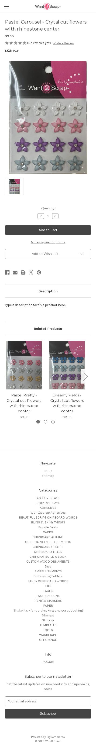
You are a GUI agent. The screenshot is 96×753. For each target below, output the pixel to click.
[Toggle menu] (6, 6)
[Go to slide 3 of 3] (53, 421)
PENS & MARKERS (48, 601)
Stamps (48, 615)
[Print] (23, 272)
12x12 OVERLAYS (48, 503)
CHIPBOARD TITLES (48, 552)
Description (48, 291)
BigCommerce (56, 737)
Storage (48, 620)
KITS (48, 586)
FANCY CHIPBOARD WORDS (48, 581)
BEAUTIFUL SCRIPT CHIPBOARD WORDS (48, 517)
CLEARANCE (48, 640)
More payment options (48, 242)
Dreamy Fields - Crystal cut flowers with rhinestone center (67, 403)
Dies (48, 566)
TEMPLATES (48, 625)
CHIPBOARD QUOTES (48, 547)
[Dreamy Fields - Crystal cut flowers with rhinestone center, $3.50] (67, 365)
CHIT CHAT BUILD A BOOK (48, 557)
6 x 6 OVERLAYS (48, 498)
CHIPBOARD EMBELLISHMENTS (48, 542)
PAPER (48, 606)
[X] (31, 272)
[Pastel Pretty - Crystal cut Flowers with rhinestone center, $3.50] (24, 365)
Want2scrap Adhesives (48, 513)
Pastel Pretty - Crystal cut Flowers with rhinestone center (24, 403)
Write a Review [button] (63, 43)
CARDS (48, 532)
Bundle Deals (48, 527)
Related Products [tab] (48, 329)
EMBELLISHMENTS (48, 571)
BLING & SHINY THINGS (48, 522)
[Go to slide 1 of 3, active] (38, 421)
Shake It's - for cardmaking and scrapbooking (48, 610)
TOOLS (48, 630)
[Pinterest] (39, 272)
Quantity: (48, 208)
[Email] (15, 272)
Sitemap (48, 476)
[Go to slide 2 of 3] (45, 421)
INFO (48, 471)
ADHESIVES (48, 508)
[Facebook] (7, 272)
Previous (6, 376)
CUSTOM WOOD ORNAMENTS (48, 562)
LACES (48, 591)
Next (85, 376)
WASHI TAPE (48, 635)
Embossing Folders (48, 576)
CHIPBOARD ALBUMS (48, 537)
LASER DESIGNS (48, 596)
